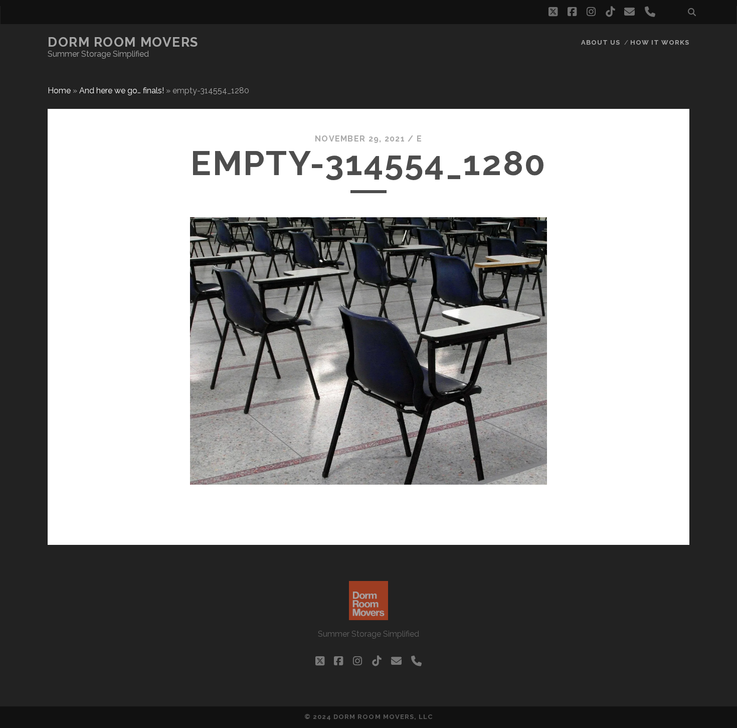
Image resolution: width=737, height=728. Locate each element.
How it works (660, 42)
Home (59, 90)
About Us (600, 42)
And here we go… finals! (121, 90)
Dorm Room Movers (123, 42)
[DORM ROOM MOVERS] (368, 615)
